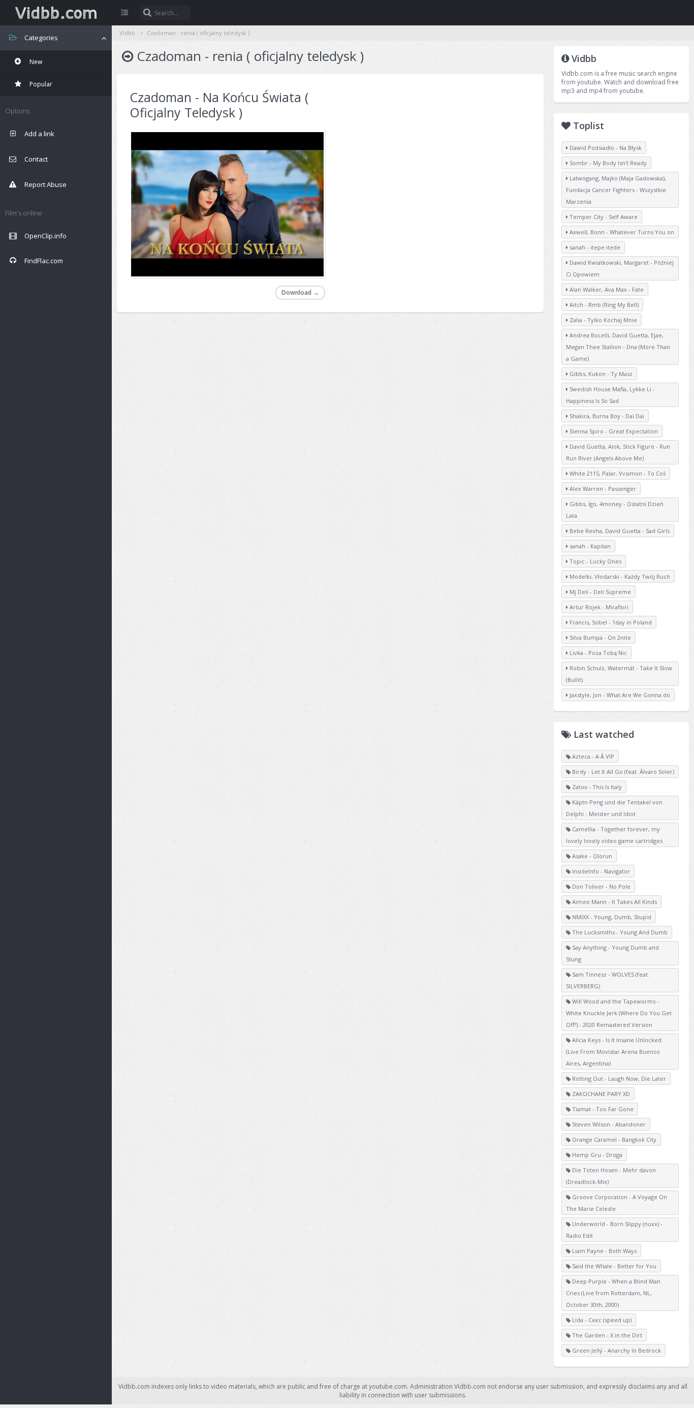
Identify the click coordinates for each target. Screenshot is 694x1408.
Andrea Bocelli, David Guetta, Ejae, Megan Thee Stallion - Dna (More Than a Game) (618, 346)
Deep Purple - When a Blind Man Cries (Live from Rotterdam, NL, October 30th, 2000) (613, 1292)
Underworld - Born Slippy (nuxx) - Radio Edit (614, 1229)
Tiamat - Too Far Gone (602, 1109)
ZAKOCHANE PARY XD (600, 1094)
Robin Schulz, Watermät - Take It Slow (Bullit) (619, 673)
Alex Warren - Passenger (602, 488)
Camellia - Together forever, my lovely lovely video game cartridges (614, 834)
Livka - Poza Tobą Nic (597, 652)
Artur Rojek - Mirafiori (598, 607)
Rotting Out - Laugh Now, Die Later (618, 1078)
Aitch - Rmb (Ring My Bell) (603, 304)
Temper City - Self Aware (603, 217)
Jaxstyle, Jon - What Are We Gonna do (619, 695)
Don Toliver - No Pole (600, 886)
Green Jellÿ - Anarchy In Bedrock (616, 1350)
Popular (40, 84)
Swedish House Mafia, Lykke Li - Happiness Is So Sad (610, 394)
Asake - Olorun (591, 856)
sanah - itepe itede (594, 247)
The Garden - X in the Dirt (606, 1335)
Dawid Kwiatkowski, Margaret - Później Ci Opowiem (620, 268)
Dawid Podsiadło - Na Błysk (605, 147)
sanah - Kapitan (589, 546)
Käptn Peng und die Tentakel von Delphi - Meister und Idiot (614, 808)
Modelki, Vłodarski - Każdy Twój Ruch (619, 576)
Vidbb (56, 12)
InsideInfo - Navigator (600, 871)
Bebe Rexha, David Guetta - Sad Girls (619, 531)
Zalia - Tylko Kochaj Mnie (602, 320)
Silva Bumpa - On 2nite (599, 637)
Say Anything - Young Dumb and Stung (612, 953)
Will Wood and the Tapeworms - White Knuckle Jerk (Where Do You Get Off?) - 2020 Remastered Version (619, 1012)
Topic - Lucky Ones (594, 561)
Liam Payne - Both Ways (604, 1251)
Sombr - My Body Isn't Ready (607, 163)
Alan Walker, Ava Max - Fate (606, 289)
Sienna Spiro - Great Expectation (613, 431)
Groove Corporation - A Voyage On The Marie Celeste (616, 1202)
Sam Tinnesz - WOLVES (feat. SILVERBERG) (607, 980)
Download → (300, 292)
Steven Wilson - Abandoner (608, 1124)
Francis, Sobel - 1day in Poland (610, 622)
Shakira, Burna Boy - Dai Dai (606, 416)
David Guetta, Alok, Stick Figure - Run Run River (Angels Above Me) (618, 452)
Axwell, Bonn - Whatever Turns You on (621, 232)
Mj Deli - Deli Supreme (599, 592)
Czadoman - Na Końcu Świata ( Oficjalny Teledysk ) (219, 104)
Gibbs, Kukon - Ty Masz (600, 374)
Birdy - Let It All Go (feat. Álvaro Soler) (622, 771)
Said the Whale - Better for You (613, 1266)
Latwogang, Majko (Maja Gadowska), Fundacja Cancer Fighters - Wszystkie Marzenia (616, 189)
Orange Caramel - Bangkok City (613, 1139)
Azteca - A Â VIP (592, 756)
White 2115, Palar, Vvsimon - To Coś (617, 473)
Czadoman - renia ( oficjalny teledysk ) (198, 33)
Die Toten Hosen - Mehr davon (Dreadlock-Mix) (611, 1175)
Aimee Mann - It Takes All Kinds (614, 901)
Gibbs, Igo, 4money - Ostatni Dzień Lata (615, 509)
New (35, 61)
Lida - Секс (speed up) (601, 1320)
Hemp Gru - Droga (596, 1155)
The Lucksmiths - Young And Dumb (619, 932)
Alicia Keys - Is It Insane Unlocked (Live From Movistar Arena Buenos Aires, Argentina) (613, 1051)
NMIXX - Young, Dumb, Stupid (611, 917)
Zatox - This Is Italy (596, 787)
